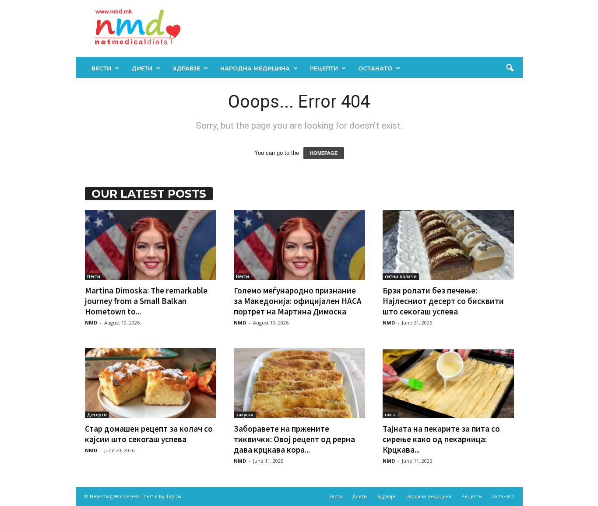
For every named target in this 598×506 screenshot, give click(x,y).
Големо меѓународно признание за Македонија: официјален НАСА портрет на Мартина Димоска (298, 301)
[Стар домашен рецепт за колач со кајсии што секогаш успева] (150, 383)
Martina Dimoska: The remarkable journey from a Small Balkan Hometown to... (146, 301)
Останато (375, 68)
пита (390, 415)
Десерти (97, 415)
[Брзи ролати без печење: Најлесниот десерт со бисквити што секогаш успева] (448, 245)
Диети (141, 68)
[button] (509, 68)
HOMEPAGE (324, 153)
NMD (91, 322)
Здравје (186, 68)
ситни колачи (401, 276)
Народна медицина (255, 68)
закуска (244, 415)
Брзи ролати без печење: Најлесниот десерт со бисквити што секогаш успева (443, 301)
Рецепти (324, 68)
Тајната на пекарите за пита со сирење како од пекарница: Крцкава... (441, 439)
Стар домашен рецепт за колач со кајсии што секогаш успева (149, 433)
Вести (101, 68)
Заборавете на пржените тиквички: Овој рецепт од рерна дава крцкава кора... (294, 439)
